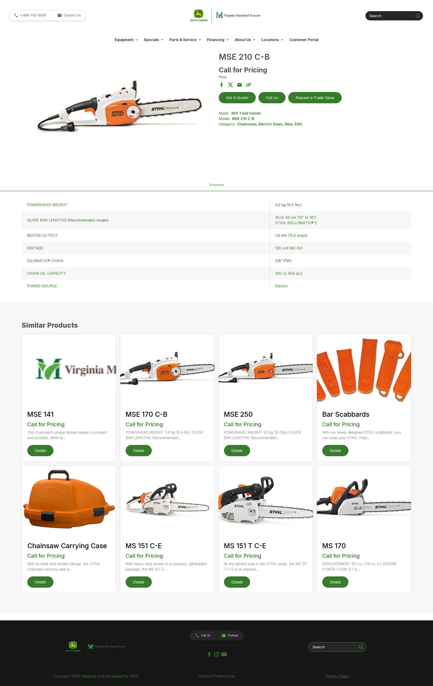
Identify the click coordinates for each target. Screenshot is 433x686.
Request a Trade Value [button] (315, 97)
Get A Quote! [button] (237, 97)
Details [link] (40, 450)
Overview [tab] (216, 185)
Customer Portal (303, 39)
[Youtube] (224, 654)
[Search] (418, 15)
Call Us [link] (272, 97)
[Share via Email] (239, 84)
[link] (30, 15)
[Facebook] (209, 654)
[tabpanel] (118, 110)
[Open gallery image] (118, 109)
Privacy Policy (337, 676)
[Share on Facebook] (221, 84)
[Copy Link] (248, 84)
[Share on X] (230, 84)
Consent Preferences (216, 676)
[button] (69, 15)
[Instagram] (216, 654)
